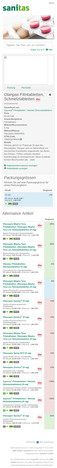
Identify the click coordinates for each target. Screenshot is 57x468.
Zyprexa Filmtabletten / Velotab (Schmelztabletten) (28, 110)
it (53, 3)
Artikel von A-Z (37, 50)
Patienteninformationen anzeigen (22, 165)
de (50, 3)
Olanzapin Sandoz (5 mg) (16, 301)
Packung (11, 87)
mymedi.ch (28, 451)
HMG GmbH (17, 451)
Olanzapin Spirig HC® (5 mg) (17, 353)
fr (52, 3)
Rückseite (26, 87)
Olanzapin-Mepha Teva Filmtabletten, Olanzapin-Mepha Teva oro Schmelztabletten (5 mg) (19, 227)
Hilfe (50, 50)
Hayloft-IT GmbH (46, 454)
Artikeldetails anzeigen (17, 168)
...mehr (31, 160)
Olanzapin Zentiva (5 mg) (16, 367)
